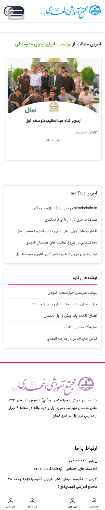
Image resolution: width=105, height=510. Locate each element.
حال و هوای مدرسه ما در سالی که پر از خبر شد (64, 304)
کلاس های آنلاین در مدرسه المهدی (72, 338)
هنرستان (10, 506)
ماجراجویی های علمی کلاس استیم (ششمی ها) (51, 231)
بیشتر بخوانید (53, 140)
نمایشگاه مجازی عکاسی (80, 327)
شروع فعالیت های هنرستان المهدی (50, 242)
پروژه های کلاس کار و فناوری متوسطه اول (45, 254)
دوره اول (72, 506)
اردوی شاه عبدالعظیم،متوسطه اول (53, 120)
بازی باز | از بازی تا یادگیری (50, 208)
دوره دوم (32, 506)
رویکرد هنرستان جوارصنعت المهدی (72, 293)
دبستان (94, 506)
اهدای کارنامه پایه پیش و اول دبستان (70, 315)
